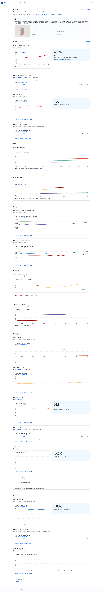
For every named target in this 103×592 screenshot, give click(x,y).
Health (28, 14)
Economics (23, 14)
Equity (33, 14)
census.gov (19, 52)
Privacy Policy (88, 590)
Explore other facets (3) (18, 369)
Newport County (21, 11)
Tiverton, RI (24, 84)
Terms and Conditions (80, 590)
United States (33, 11)
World (44, 11)
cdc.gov (18, 154)
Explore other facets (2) (18, 47)
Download (17, 89)
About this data (24, 52)
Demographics (45, 14)
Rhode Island (27, 11)
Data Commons (7, 2)
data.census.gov (24, 281)
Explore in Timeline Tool (28, 89)
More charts (87, 41)
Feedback (100, 2)
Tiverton (17, 581)
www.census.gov (34, 36)
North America (40, 11)
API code (68, 59)
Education (38, 14)
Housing (52, 14)
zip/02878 (88, 9)
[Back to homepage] (2, 3)
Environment (58, 14)
